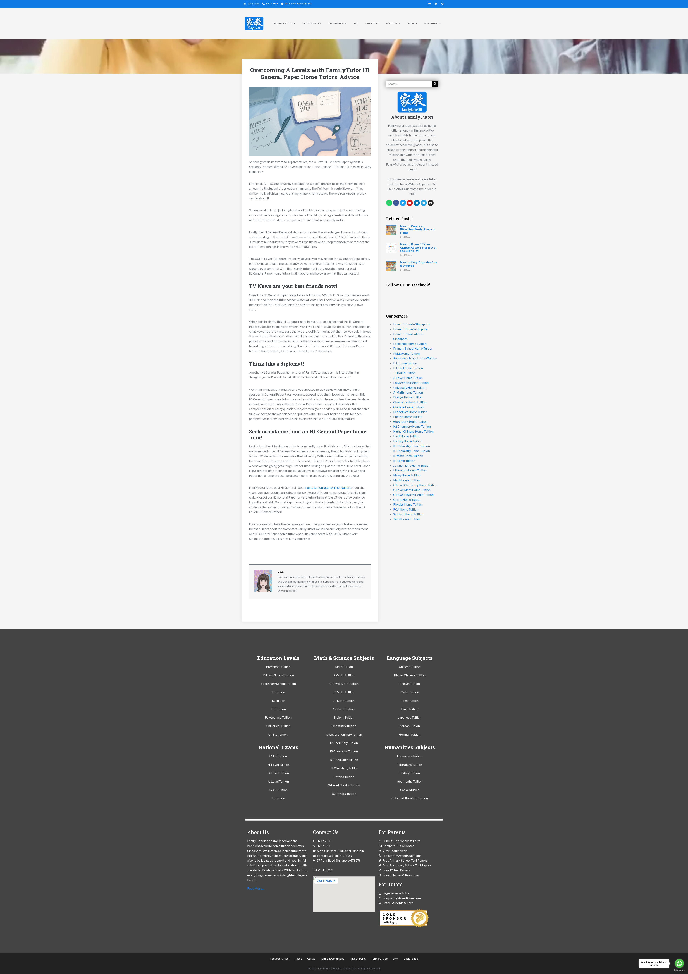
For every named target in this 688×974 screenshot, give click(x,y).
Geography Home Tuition (410, 421)
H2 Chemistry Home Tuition (412, 426)
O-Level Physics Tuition (344, 785)
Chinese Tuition (410, 667)
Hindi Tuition (409, 709)
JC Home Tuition (404, 373)
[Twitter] (403, 203)
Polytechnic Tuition (278, 717)
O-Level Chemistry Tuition (344, 734)
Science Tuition (344, 709)
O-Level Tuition (278, 773)
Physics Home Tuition (408, 504)
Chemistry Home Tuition (409, 402)
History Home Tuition (407, 441)
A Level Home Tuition (408, 378)
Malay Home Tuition (406, 475)
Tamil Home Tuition (406, 519)
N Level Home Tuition (408, 368)
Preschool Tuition (278, 667)
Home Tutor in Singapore (410, 329)
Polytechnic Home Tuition (411, 383)
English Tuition (410, 683)
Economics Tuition (409, 756)
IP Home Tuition (404, 461)
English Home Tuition (407, 417)
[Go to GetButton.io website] (679, 970)
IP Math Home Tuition (408, 456)
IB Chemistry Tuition (344, 751)
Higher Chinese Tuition (410, 675)
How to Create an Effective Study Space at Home (418, 229)
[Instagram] (431, 203)
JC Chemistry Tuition (344, 760)
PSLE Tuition (278, 756)
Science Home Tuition (408, 514)
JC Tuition (278, 700)
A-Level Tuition (278, 781)
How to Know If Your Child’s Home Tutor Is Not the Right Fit (418, 247)
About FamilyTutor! (412, 117)
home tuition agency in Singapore (328, 487)
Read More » (406, 237)
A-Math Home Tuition (408, 392)
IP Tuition (278, 692)
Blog (411, 23)
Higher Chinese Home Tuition (413, 431)
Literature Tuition (409, 764)
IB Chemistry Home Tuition (411, 446)
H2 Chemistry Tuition (344, 768)
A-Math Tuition (344, 675)
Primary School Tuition (278, 675)
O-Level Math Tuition (344, 683)
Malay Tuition (410, 692)
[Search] (435, 84)
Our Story (372, 23)
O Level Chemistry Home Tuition (415, 485)
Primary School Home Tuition (413, 348)
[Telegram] (424, 203)
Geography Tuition (409, 781)
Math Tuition (344, 667)
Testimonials (337, 23)
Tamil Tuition (410, 700)
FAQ (356, 23)
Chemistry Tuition (344, 726)
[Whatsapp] (389, 203)
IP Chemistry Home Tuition (411, 451)
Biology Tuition (344, 717)
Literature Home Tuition (410, 470)
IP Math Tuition (343, 692)
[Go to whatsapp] (679, 963)
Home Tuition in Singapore (411, 324)
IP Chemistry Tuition (344, 743)
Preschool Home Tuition (409, 344)
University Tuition (278, 726)
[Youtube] (410, 203)
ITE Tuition (278, 709)
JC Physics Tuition (344, 794)
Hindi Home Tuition (406, 436)
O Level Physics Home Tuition (413, 495)
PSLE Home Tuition (406, 353)
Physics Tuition (344, 777)
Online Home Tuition (407, 499)
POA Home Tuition (405, 509)
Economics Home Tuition (410, 412)
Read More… (255, 888)
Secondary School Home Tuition (415, 358)
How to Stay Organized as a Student (418, 264)
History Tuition (410, 773)
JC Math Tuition (344, 700)
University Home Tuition (409, 387)
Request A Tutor (284, 23)
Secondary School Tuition (278, 683)
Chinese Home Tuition (408, 407)
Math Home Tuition (406, 480)
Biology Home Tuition (407, 397)
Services (391, 23)
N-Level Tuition (278, 764)
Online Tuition (278, 734)
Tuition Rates (311, 23)
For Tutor (431, 23)
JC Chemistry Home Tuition (411, 465)
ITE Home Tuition (405, 363)
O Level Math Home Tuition (412, 490)
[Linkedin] (417, 203)
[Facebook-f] (396, 203)
